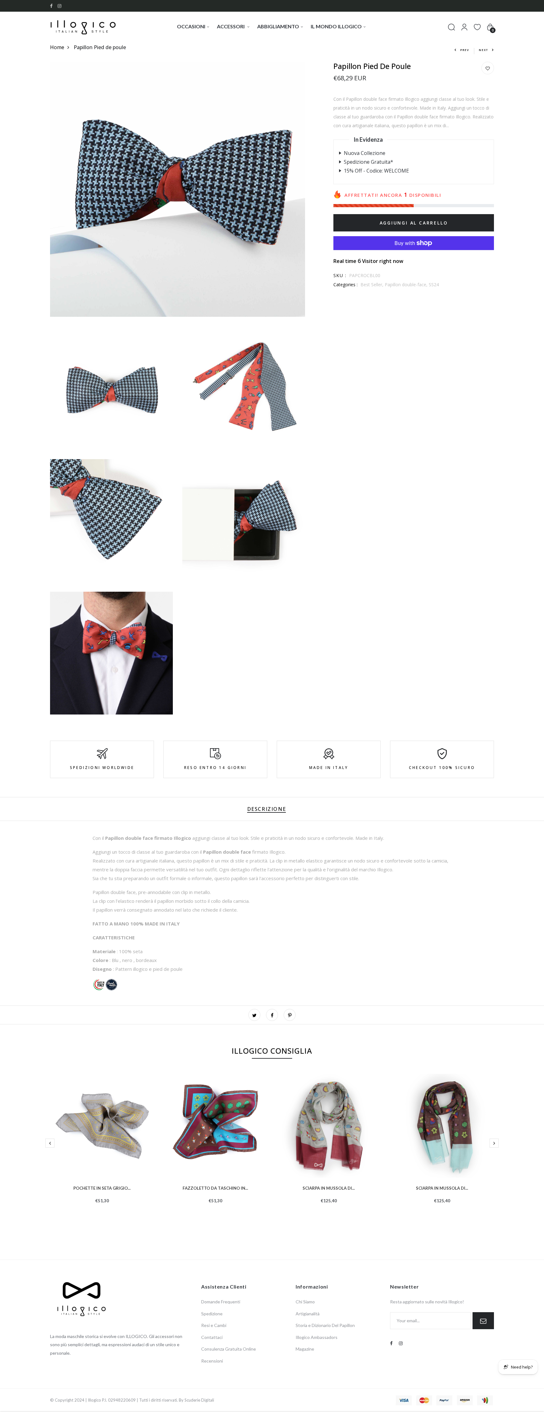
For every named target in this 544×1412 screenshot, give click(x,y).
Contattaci (212, 1337)
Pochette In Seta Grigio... (102, 1187)
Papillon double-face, (407, 285)
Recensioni (212, 1361)
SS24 (434, 285)
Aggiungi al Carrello (414, 223)
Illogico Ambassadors (316, 1337)
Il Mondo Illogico (336, 26)
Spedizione (212, 1313)
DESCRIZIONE (266, 809)
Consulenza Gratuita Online (228, 1349)
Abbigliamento (278, 26)
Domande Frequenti (220, 1301)
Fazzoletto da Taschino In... (215, 1187)
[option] (102, 1148)
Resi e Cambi (213, 1325)
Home (57, 47)
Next (483, 50)
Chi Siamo (305, 1301)
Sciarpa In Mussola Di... (329, 1187)
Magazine (305, 1349)
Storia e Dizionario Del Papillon (325, 1325)
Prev (464, 50)
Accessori (231, 26)
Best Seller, (372, 285)
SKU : (339, 275)
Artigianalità (308, 1313)
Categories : (345, 285)
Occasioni (191, 26)
